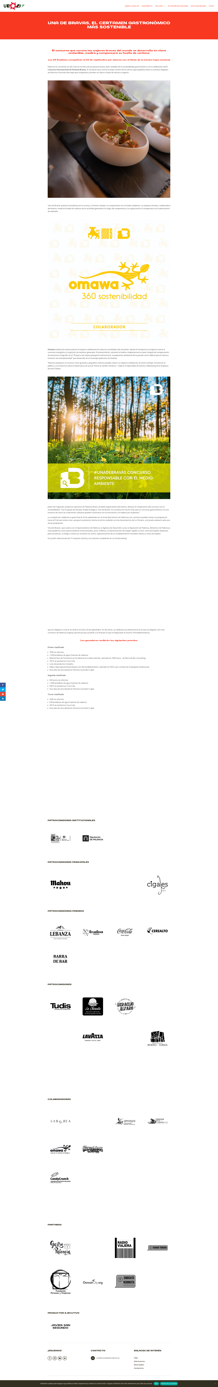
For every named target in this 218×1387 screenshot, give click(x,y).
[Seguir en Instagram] (55, 1358)
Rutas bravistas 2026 (178, 6)
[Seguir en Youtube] (60, 1358)
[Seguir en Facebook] (50, 1358)
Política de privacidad (169, 1383)
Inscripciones (139, 1368)
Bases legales (132, 6)
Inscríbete (147, 6)
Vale (156, 1383)
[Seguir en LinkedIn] (65, 1358)
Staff (211, 6)
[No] (215, 1383)
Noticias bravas (198, 6)
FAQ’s (136, 1358)
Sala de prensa (139, 1361)
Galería (159, 6)
